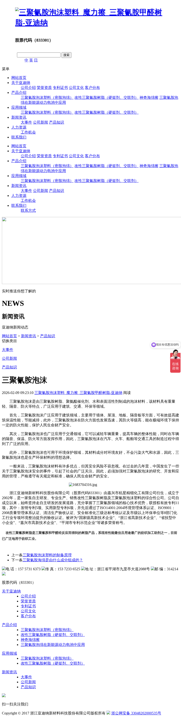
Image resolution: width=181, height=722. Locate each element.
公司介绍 (28, 88)
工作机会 (28, 132)
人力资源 (18, 127)
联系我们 (18, 137)
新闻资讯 (18, 117)
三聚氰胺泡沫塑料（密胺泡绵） (47, 97)
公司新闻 (40, 122)
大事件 (26, 122)
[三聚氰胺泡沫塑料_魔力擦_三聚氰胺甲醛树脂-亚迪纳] (90, 22)
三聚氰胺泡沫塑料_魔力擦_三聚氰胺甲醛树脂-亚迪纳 (78, 393)
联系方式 (28, 210)
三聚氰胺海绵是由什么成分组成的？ (53, 560)
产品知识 (56, 122)
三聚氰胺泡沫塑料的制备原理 (47, 555)
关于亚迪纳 (20, 83)
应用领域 (18, 107)
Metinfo (12, 718)
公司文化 (76, 88)
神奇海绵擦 (149, 97)
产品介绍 (18, 93)
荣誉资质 (44, 88)
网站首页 (18, 78)
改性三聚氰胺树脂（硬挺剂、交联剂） (106, 97)
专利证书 (60, 88)
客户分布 (92, 88)
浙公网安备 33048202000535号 (136, 713)
